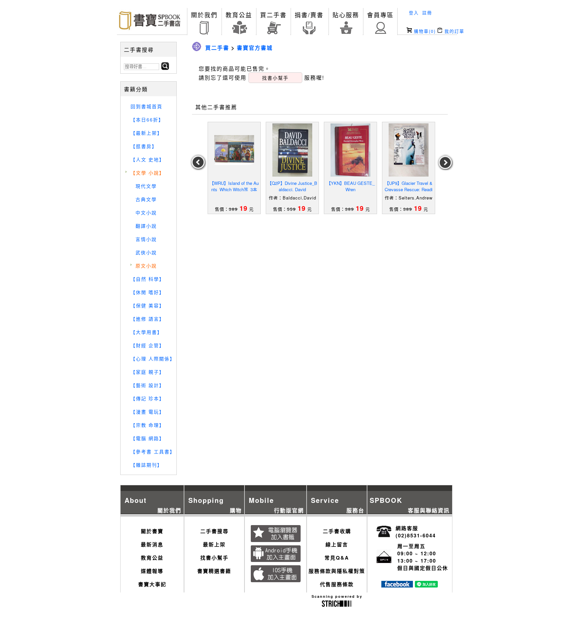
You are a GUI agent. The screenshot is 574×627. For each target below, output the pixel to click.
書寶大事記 (152, 584)
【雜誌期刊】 (146, 464)
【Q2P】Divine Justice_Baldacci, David (292, 186)
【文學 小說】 (147, 172)
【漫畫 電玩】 (147, 411)
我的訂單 (453, 31)
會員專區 (380, 14)
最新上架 (214, 544)
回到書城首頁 (146, 106)
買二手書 (273, 14)
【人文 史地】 (147, 159)
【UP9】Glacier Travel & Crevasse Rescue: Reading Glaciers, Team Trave (408, 189)
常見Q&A (337, 557)
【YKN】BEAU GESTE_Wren (351, 186)
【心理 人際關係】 (153, 358)
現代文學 (146, 186)
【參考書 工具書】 (153, 451)
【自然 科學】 (147, 278)
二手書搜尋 (214, 531)
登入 (414, 12)
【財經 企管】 (147, 345)
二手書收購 (337, 531)
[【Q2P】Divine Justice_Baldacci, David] (292, 150)
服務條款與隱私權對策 (337, 571)
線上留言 (337, 544)
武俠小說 (146, 252)
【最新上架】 (146, 132)
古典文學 (146, 199)
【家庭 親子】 (147, 371)
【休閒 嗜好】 (147, 292)
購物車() (424, 31)
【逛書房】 (144, 146)
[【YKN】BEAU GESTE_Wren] (350, 150)
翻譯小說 (146, 225)
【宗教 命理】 (147, 425)
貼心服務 (346, 14)
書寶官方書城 (255, 47)
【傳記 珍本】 (147, 398)
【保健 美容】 (147, 305)
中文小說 (146, 212)
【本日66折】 (147, 119)
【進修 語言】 (147, 318)
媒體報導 (152, 571)
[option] (234, 168)
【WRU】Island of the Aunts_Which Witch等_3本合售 (234, 189)
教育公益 (239, 14)
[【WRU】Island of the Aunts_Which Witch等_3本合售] (234, 150)
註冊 (427, 12)
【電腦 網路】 (147, 438)
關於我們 (204, 14)
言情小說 (146, 239)
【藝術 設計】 (147, 385)
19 (243, 208)
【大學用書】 (146, 332)
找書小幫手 (214, 557)
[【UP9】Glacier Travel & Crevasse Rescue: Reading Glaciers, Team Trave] (408, 150)
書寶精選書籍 (214, 571)
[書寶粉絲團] (397, 585)
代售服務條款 (337, 584)
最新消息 (152, 544)
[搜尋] (165, 68)
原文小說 (146, 265)
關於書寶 (152, 531)
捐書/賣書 (309, 14)
